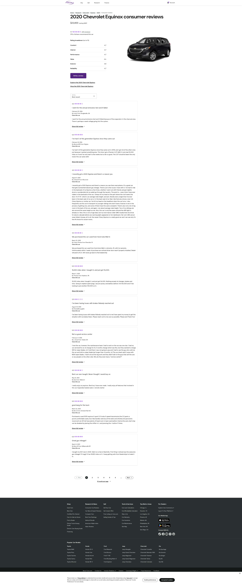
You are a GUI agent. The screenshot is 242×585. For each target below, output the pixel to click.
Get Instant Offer (109, 511)
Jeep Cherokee (126, 562)
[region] (121, 578)
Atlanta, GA (143, 520)
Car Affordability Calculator (130, 511)
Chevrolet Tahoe (145, 559)
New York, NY (144, 526)
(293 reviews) (86, 32)
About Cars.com (87, 571)
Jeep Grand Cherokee (128, 552)
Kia (160, 546)
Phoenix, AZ (143, 517)
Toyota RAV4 (70, 549)
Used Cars (70, 508)
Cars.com (129, 578)
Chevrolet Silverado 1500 (147, 552)
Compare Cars (89, 514)
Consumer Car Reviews (92, 508)
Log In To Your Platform (165, 511)
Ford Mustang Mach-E (110, 559)
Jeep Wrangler (126, 549)
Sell (89, 3)
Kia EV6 (161, 562)
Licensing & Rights (131, 571)
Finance (106, 3)
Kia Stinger (162, 555)
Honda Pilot (88, 559)
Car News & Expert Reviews (93, 511)
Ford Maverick (108, 549)
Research (97, 3)
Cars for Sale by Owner (73, 517)
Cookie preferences (150, 580)
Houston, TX (143, 511)
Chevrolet (86, 13)
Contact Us (98, 571)
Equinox (92, 13)
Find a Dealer (71, 520)
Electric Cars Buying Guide (75, 528)
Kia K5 (160, 559)
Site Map (124, 526)
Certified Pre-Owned (73, 514)
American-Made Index (91, 523)
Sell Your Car (107, 508)
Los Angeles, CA (144, 514)
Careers (121, 571)
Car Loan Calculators (128, 508)
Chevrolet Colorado (146, 562)
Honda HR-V (89, 562)
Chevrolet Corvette (146, 549)
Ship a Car (125, 514)
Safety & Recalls (89, 520)
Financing (70, 531)
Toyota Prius (70, 552)
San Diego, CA (144, 530)
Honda (87, 546)
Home (72, 13)
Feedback (156, 571)
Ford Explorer (108, 562)
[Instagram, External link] (170, 534)
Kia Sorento (162, 552)
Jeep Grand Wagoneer (128, 559)
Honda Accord (89, 555)
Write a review (78, 76)
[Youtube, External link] (166, 534)
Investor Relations (109, 571)
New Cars (70, 511)
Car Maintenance (127, 523)
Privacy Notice (81, 578)
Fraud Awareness (146, 571)
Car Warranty (126, 517)
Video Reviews (89, 526)
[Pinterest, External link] (173, 534)
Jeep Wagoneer (126, 555)
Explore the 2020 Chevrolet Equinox (82, 82)
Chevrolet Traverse (146, 555)
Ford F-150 (107, 555)
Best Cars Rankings (91, 517)
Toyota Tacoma (71, 555)
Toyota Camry (71, 559)
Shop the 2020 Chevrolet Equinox (81, 86)
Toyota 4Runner (71, 562)
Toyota (69, 546)
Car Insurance (126, 520)
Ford (105, 546)
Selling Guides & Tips (110, 517)
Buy (82, 3)
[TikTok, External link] (159, 534)
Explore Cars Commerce (165, 508)
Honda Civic (88, 552)
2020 (98, 13)
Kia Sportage (162, 549)
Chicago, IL (143, 508)
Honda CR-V (89, 549)
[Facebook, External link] (163, 534)
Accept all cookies (167, 580)
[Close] (240, 573)
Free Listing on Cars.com (111, 514)
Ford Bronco (107, 552)
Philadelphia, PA (144, 523)
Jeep (123, 546)
